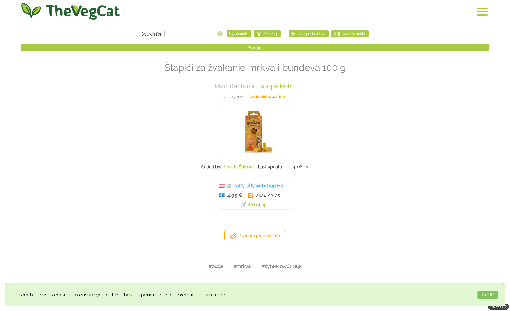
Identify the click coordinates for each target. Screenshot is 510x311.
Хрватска (222, 186)
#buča (216, 266)
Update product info (260, 235)
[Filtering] (267, 33)
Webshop (257, 204)
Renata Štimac (238, 166)
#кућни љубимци (281, 266)
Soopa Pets (276, 86)
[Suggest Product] (309, 33)
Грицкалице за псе (266, 96)
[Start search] (239, 33)
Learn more (212, 294)
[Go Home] (70, 11)
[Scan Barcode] (350, 33)
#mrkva (242, 266)
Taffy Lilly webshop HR (258, 185)
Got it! (488, 294)
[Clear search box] (220, 33)
